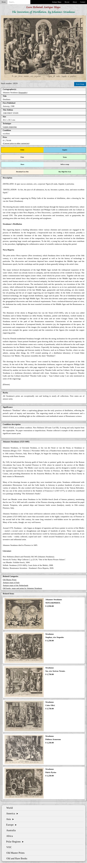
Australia (10, 830)
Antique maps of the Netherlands (15, 585)
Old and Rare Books (16, 858)
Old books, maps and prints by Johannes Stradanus (22, 588)
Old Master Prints (9, 580)
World (9, 807)
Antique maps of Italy (11, 582)
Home (4, 2)
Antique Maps (56, 2)
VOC (8, 847)
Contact (82, 2)
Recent (67, 2)
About (75, 2)
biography (23, 92)
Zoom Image (80, 84)
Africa (9, 836)
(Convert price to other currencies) (16, 143)
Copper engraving (10, 127)
